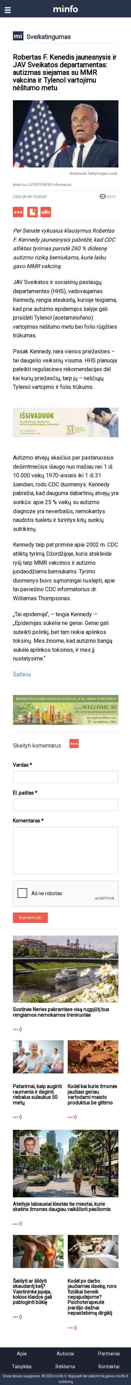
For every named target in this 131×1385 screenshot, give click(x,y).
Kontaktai (109, 1366)
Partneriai (109, 1353)
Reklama (65, 1366)
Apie (22, 1353)
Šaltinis (22, 674)
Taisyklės (22, 1366)
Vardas (22, 765)
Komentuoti (30, 917)
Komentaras (28, 820)
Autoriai (65, 1353)
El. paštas (25, 793)
